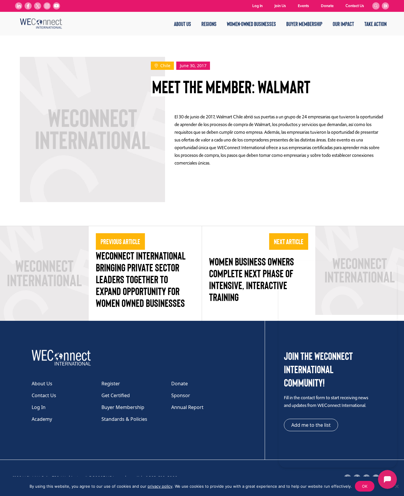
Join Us (280, 6)
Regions (208, 23)
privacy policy (160, 486)
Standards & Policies (124, 419)
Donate (327, 6)
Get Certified (115, 395)
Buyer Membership (304, 23)
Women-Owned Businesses (251, 23)
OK (364, 486)
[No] (397, 486)
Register (110, 383)
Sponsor (180, 395)
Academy (42, 419)
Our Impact (343, 23)
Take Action (375, 23)
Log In (257, 6)
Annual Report (187, 407)
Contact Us (354, 6)
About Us (182, 23)
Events (303, 6)
